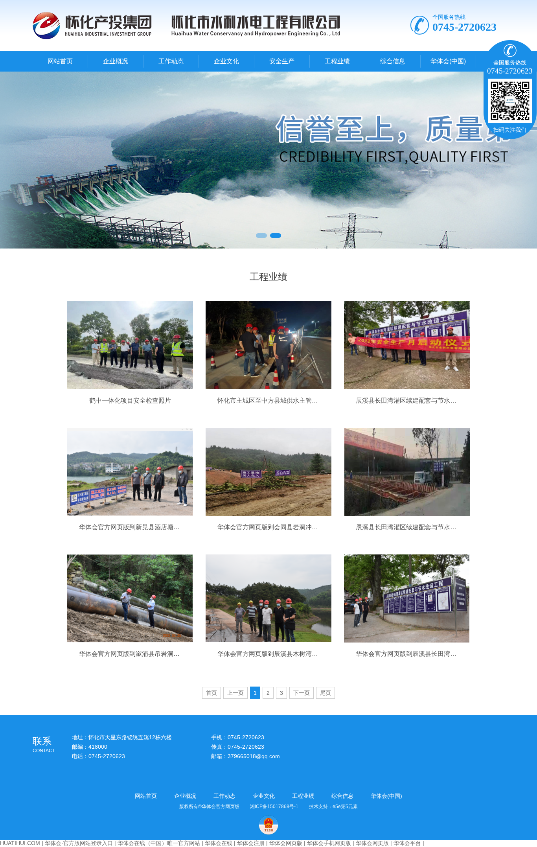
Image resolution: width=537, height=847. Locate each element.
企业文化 (226, 61)
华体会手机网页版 (329, 843)
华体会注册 (251, 843)
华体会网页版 (285, 843)
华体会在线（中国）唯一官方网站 (159, 843)
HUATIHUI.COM (20, 843)
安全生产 (281, 61)
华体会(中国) (448, 61)
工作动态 (171, 61)
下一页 (301, 693)
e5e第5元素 (345, 806)
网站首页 (60, 61)
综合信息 (392, 61)
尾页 (325, 693)
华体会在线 (218, 843)
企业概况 (115, 61)
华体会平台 (407, 843)
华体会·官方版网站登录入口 (79, 843)
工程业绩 (337, 61)
